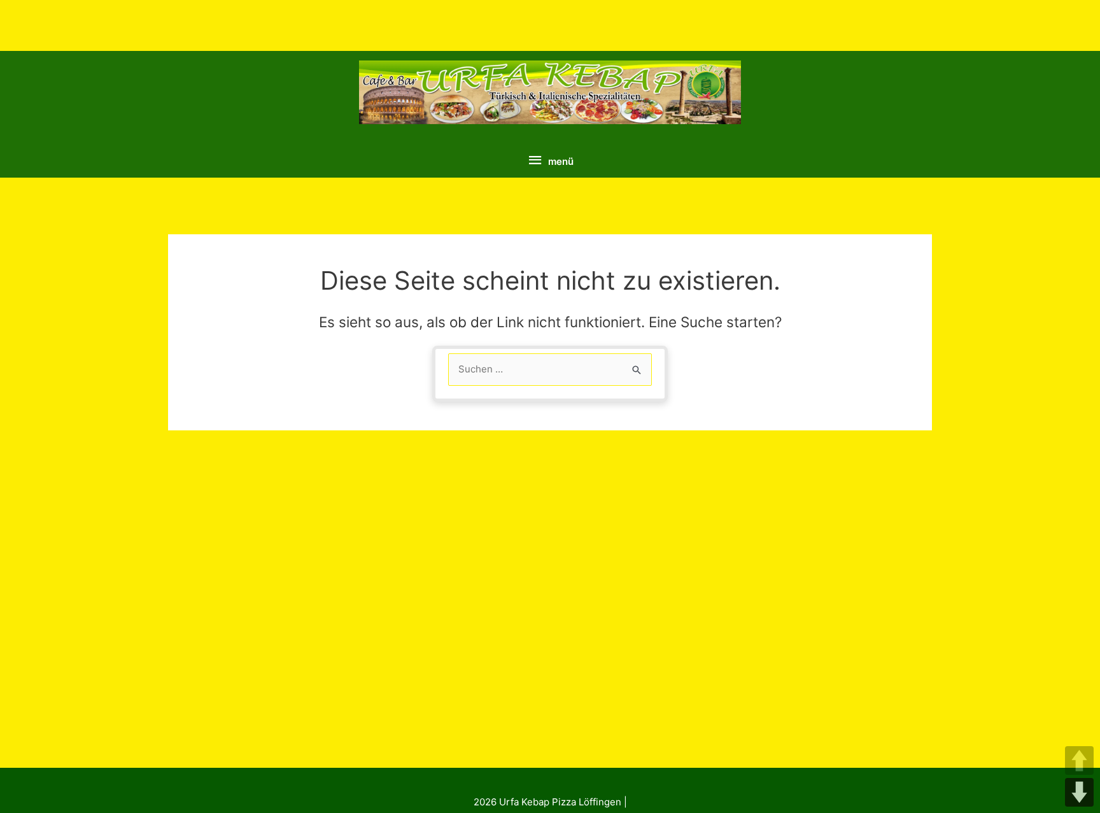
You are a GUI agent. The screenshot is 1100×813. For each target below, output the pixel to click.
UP (1079, 760)
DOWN (1079, 792)
